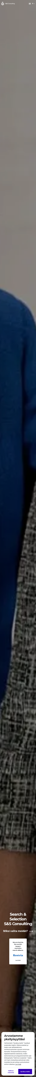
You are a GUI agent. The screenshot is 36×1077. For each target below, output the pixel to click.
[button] (34, 3)
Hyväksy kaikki (25, 1071)
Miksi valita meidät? (15, 931)
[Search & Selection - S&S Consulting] (14, 3)
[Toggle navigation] (30, 3)
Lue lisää (18, 960)
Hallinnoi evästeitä (11, 1071)
